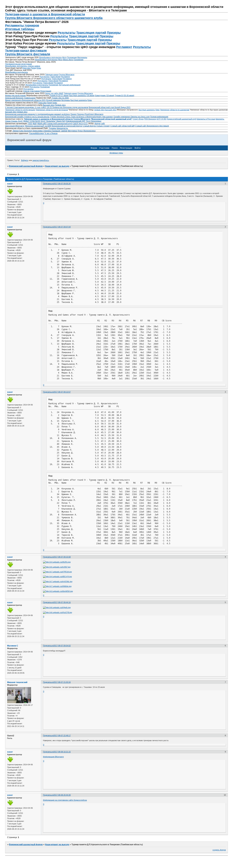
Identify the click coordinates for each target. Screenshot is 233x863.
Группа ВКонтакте (66, 74)
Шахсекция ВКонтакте (14, 126)
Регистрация (45, 91)
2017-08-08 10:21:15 (62, 752)
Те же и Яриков (50, 133)
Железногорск (89, 131)
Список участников (31, 91)
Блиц (39, 68)
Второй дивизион (53, 100)
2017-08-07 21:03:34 (62, 682)
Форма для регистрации (15, 95)
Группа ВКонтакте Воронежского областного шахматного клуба (54, 18)
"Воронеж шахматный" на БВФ (38, 126)
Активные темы (116, 153)
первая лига (99, 110)
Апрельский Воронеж (14, 98)
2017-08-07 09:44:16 (62, 602)
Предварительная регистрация (18, 64)
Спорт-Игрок (138, 119)
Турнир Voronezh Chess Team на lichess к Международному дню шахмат (81, 117)
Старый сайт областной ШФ (122, 126)
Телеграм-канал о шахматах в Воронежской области (45, 14)
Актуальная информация (70, 85)
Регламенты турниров (22, 25)
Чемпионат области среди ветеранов (52, 110)
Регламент (124, 47)
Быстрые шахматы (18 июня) (82, 95)
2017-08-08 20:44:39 (62, 795)
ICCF (85, 123)
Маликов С (12, 646)
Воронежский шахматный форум (26, 166)
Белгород (28, 131)
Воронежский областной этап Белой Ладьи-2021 (109, 107)
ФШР (35, 123)
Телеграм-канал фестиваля (26, 50)
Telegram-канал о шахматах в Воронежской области (48, 119)
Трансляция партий (91, 32)
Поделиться (48, 184)
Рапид (33, 68)
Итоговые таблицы (19, 29)
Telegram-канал (52, 74)
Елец (21, 131)
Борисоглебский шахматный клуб (181, 119)
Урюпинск (47, 131)
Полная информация (159, 117)
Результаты (66, 32)
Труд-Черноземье (93, 121)
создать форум (219, 850)
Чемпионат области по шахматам (174, 110)
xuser (10, 184)
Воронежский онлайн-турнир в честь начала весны (27, 117)
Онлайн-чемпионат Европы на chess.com (131, 117)
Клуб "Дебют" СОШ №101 (29, 121)
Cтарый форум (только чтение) (96, 126)
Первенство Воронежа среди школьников (70, 107)
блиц (157, 110)
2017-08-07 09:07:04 (62, 227)
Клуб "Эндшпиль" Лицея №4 (53, 121)
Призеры (114, 32)
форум (97, 123)
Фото (64, 57)
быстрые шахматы (147, 110)
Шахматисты (62, 128)
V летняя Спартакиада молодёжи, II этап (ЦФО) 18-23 (28, 107)
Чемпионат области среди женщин (20, 110)
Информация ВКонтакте (53, 757)
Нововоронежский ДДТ (75, 121)
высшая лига (110, 110)
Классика (26, 68)
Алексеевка (38, 131)
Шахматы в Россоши (206, 119)
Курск (80, 131)
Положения (72, 57)
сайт (103, 123)
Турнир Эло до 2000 (60, 98)
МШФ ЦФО (42, 123)
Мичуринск (72, 131)
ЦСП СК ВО (161, 119)
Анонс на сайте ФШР (54, 93)
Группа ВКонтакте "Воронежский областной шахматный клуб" (102, 119)
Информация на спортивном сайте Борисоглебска (65, 800)
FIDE (30, 123)
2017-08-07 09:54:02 (62, 646)
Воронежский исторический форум (67, 126)
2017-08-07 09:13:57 (62, 392)
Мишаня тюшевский (17, 682)
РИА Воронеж (150, 119)
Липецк (16, 131)
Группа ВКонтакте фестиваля (27, 54)
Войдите (24, 160)
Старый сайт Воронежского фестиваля (152, 126)
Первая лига (60, 105)
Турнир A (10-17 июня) (59, 95)
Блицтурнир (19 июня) (104, 95)
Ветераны (65, 100)
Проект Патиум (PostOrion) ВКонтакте (86, 114)
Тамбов (64, 131)
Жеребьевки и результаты (50, 57)
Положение (78, 59)
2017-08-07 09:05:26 (62, 184)
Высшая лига (48, 105)
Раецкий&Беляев (36, 133)
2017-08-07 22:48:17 (62, 735)
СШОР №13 (77, 123)
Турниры (52, 128)
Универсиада (29, 98)
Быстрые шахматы (78, 100)
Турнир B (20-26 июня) (124, 95)
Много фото (68, 59)
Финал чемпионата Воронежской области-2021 (25, 100)
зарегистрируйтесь (40, 160)
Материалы (82, 57)
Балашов (56, 131)
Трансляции (55, 77)
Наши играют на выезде (57, 166)
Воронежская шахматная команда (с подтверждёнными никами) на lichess (37, 114)
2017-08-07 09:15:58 (62, 557)
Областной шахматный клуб (59, 123)
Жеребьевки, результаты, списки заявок (22, 66)
